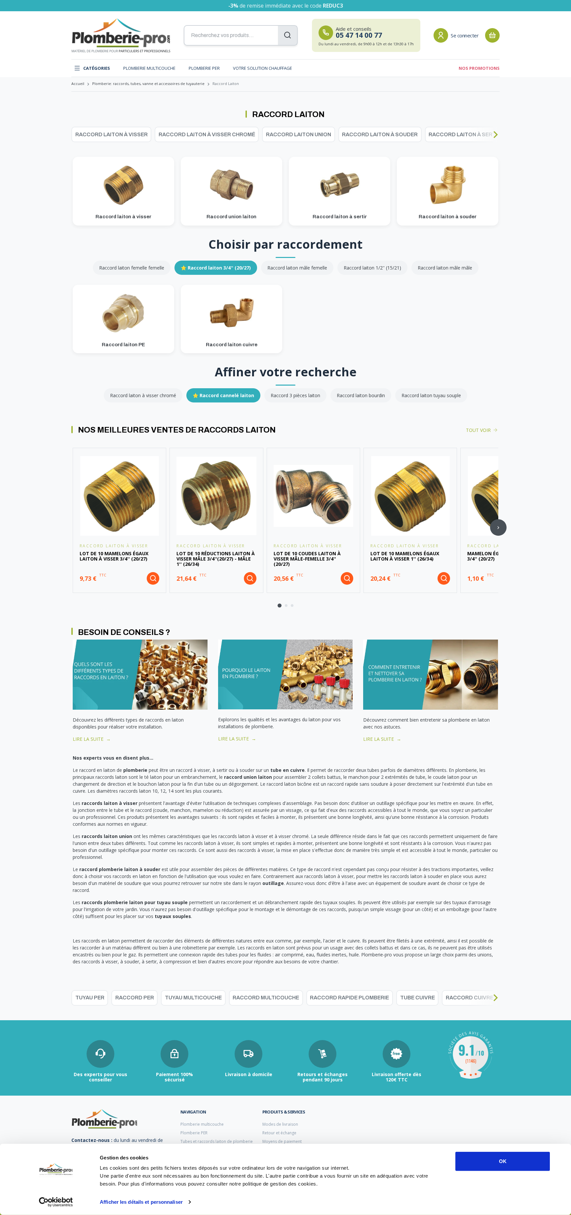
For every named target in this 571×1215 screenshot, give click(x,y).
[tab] (280, 606)
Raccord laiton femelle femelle (131, 268)
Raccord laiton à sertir (465, 134)
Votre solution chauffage (262, 68)
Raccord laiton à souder (380, 134)
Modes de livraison (280, 1124)
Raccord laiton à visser (111, 134)
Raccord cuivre (469, 997)
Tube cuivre (417, 997)
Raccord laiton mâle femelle (297, 268)
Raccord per (134, 997)
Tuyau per (89, 997)
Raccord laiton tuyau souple (431, 395)
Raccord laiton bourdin (361, 395)
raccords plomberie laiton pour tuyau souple (135, 902)
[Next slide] (495, 134)
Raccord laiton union (298, 134)
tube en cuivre (287, 770)
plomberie (135, 770)
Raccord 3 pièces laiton (295, 395)
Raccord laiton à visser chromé (207, 134)
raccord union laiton (248, 777)
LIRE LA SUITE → (92, 739)
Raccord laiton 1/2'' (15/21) (372, 268)
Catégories (96, 68)
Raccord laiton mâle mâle (445, 268)
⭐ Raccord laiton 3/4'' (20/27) (216, 268)
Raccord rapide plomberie (349, 997)
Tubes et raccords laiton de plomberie (216, 1141)
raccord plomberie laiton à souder (119, 869)
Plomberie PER (204, 68)
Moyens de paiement (282, 1141)
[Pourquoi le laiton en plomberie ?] (285, 674)
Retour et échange (279, 1133)
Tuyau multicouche (193, 997)
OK (503, 1161)
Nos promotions (479, 68)
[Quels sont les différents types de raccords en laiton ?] (140, 674)
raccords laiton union (107, 836)
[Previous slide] (75, 134)
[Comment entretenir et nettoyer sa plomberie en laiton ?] (430, 674)
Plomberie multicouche (149, 68)
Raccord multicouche (266, 997)
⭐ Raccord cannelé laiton (223, 395)
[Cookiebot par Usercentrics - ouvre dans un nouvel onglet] (56, 1202)
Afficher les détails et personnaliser (141, 1202)
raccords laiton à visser (109, 803)
